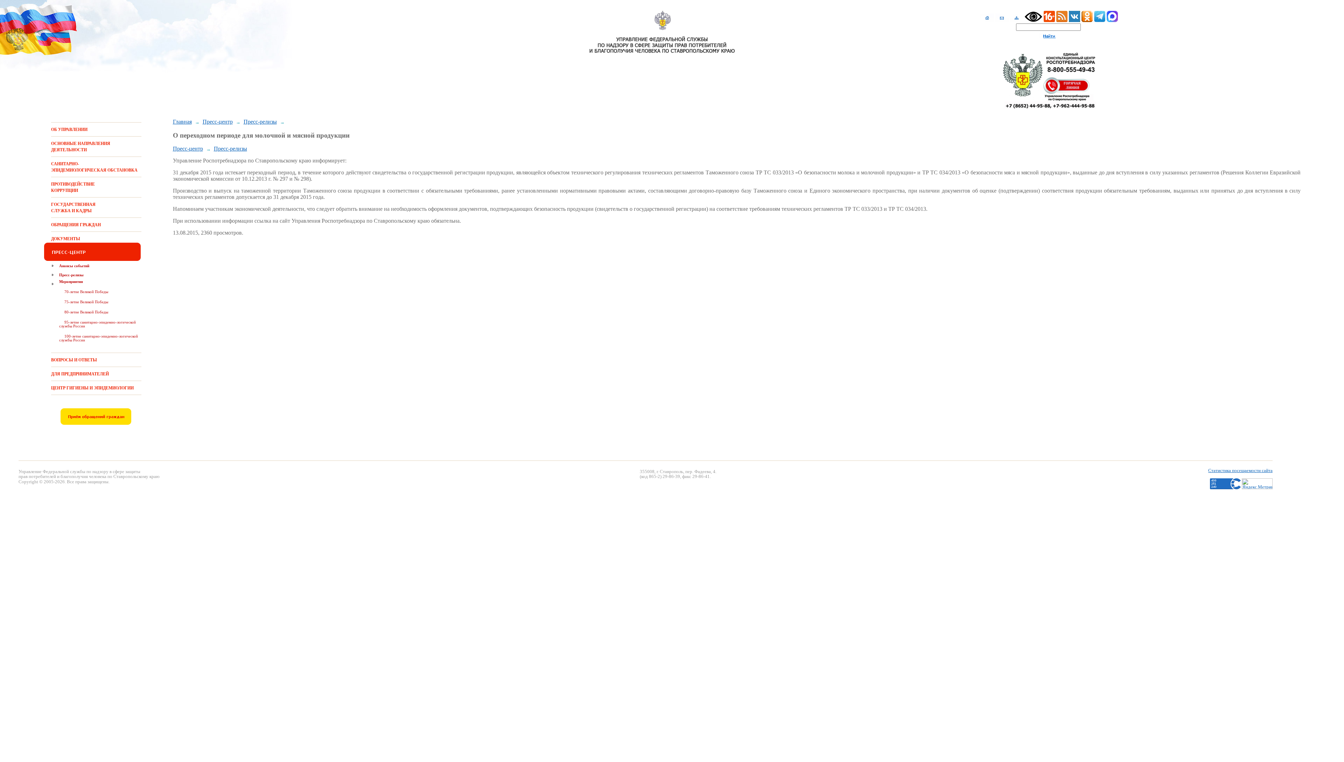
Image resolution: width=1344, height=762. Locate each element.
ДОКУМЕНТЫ (65, 238)
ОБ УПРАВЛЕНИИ (69, 129)
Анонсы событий (74, 266)
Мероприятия (71, 281)
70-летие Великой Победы (86, 292)
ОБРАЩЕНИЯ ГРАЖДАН (76, 224)
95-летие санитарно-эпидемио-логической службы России (97, 324)
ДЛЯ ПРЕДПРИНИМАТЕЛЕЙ (80, 374)
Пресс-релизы (71, 275)
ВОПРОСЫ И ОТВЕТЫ (74, 360)
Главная (182, 122)
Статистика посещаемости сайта (1240, 470)
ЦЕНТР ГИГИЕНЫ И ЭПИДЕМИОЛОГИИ (92, 388)
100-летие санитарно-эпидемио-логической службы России (98, 338)
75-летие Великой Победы (86, 302)
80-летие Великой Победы (86, 312)
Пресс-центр (218, 122)
